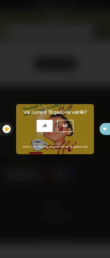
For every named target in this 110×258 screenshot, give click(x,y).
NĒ (65, 125)
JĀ (44, 125)
